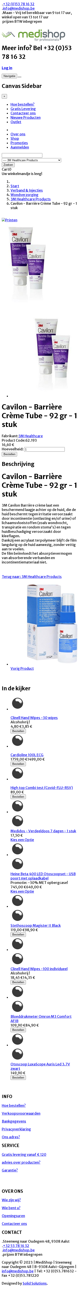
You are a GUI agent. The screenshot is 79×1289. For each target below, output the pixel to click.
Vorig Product (22, 668)
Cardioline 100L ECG (27, 755)
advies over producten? (21, 1162)
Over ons (18, 134)
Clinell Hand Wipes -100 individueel (39, 969)
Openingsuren (13, 1216)
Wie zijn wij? (11, 1200)
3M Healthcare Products (31, 199)
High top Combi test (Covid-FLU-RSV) (42, 787)
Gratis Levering (23, 109)
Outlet (16, 122)
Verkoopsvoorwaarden (21, 1113)
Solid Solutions (35, 1283)
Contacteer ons (23, 113)
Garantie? (10, 1170)
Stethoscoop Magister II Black (36, 925)
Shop (15, 138)
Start (15, 186)
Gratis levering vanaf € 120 (24, 1154)
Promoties (19, 143)
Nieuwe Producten (26, 117)
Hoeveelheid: (13, 449)
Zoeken (8, 164)
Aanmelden (20, 147)
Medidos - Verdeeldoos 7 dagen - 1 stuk (43, 831)
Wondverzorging (24, 194)
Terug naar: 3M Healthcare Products (32, 576)
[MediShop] (34, 39)
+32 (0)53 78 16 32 (18, 4)
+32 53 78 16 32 (16, 1246)
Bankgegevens (14, 1121)
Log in (7, 68)
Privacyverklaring (16, 1129)
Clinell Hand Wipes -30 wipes (34, 717)
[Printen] (9, 220)
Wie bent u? (11, 1208)
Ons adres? (11, 1137)
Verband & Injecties (27, 190)
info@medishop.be (19, 8)
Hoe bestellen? (22, 104)
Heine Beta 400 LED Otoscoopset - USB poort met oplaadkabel (43, 876)
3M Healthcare (30, 436)
